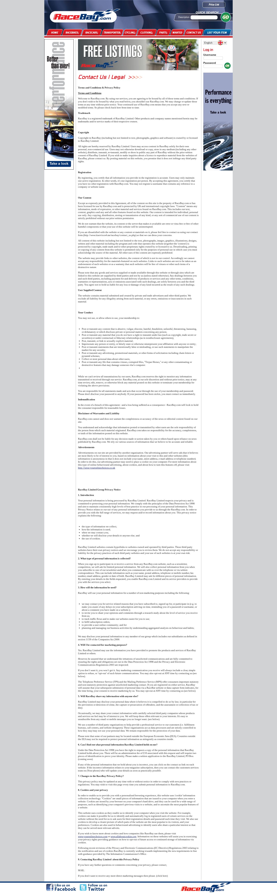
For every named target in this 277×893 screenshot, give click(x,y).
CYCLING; (130, 32)
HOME (54, 32)
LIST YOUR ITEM (217, 32)
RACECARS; (91, 32)
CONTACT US (194, 32)
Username (209, 54)
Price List (214, 4)
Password (209, 62)
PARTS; (163, 32)
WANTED (177, 32)
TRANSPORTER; (112, 32)
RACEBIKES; (72, 32)
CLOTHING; (146, 32)
